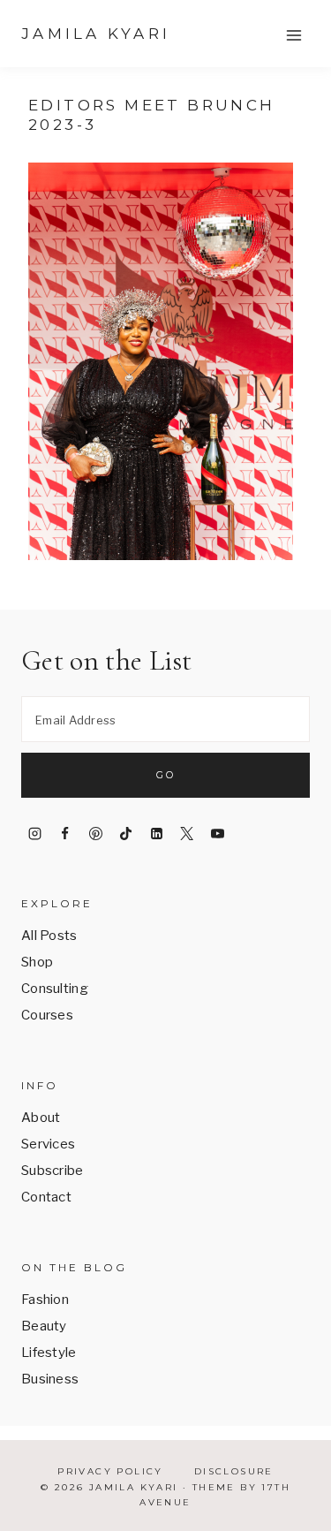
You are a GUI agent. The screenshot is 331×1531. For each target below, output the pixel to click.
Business (50, 1379)
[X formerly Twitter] (187, 833)
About (41, 1118)
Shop (37, 962)
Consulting (54, 989)
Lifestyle (49, 1352)
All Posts (49, 936)
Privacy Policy (110, 1471)
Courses (47, 1015)
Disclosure (234, 1471)
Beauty (44, 1326)
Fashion (45, 1299)
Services (48, 1144)
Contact (46, 1197)
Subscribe (52, 1171)
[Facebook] (65, 833)
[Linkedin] (156, 833)
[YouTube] (217, 833)
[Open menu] (293, 35)
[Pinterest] (95, 833)
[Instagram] (34, 833)
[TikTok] (126, 833)
